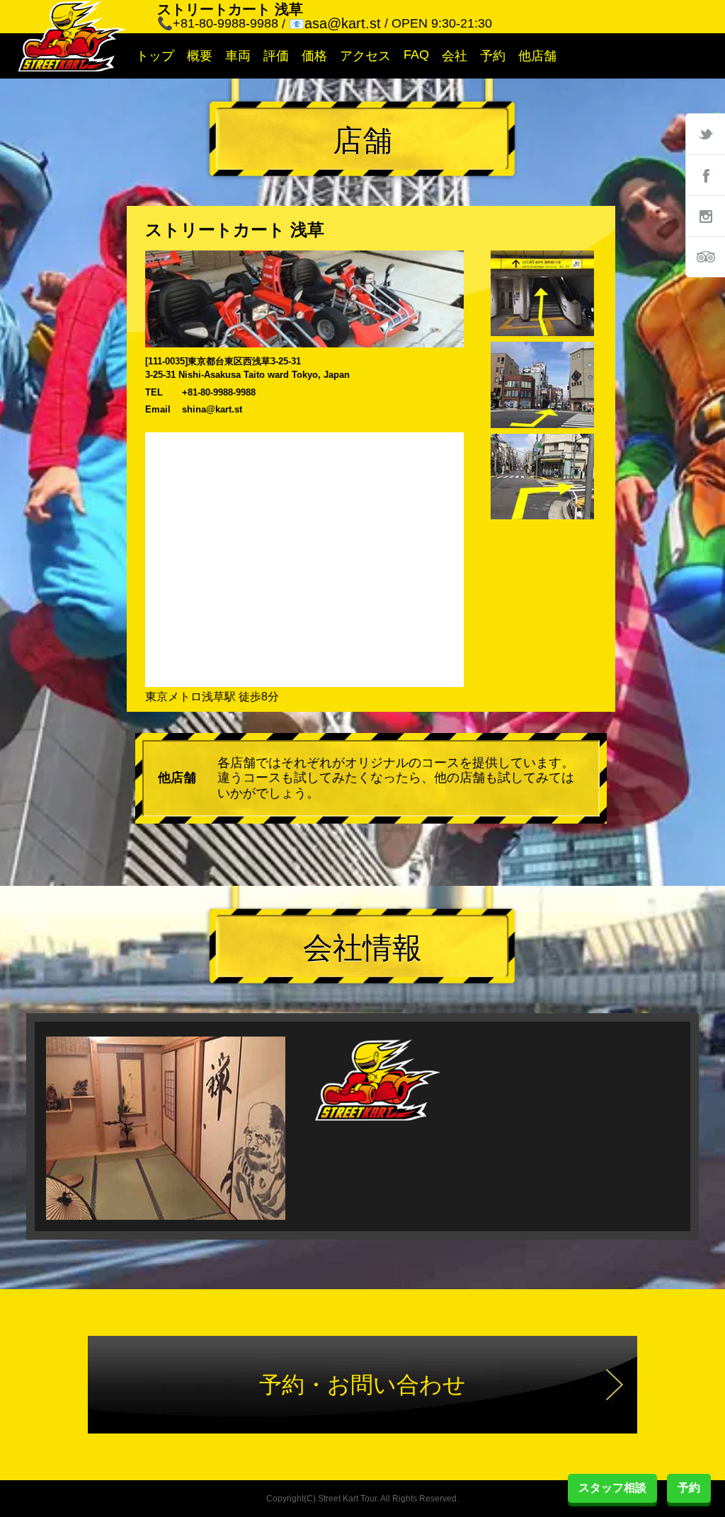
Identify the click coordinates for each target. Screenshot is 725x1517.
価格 (314, 56)
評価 (276, 56)
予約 (493, 56)
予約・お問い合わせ (362, 1384)
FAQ (416, 54)
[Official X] (705, 133)
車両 (238, 56)
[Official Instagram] (705, 215)
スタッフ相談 (612, 1488)
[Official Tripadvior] (705, 256)
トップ (155, 56)
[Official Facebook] (705, 174)
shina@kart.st (212, 409)
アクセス (365, 56)
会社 (454, 56)
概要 (199, 56)
